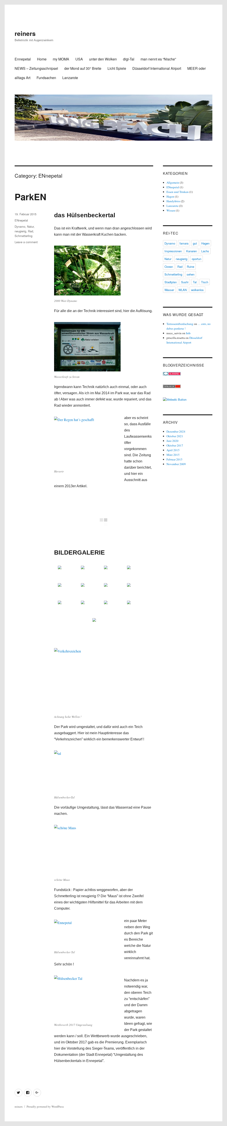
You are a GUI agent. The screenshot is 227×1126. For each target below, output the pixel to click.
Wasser (169, 290)
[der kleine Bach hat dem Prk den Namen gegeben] (92, 574)
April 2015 (173, 450)
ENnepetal (21, 220)
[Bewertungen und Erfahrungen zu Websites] (187, 399)
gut (195, 243)
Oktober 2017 (174, 445)
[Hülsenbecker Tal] (69, 574)
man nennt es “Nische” (158, 59)
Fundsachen (46, 77)
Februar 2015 (174, 459)
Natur (30, 226)
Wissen (170, 210)
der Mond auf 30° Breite (82, 68)
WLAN (182, 290)
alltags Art (22, 77)
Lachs (205, 251)
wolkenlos (197, 290)
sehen (190, 274)
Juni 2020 (172, 441)
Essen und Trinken (177, 192)
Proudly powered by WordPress (45, 1107)
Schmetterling (23, 236)
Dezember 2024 (175, 431)
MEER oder (196, 68)
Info (188, 333)
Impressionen (173, 251)
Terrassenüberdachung (179, 324)
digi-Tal (128, 59)
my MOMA (61, 59)
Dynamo (20, 226)
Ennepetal (23, 59)
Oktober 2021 (174, 436)
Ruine (190, 266)
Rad (30, 231)
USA (79, 59)
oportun (196, 259)
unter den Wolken (103, 59)
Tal (195, 282)
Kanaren (191, 251)
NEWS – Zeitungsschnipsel (36, 68)
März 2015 (173, 455)
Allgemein (172, 182)
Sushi (184, 282)
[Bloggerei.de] (187, 373)
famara (184, 243)
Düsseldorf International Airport (156, 68)
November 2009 (176, 464)
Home (42, 59)
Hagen (170, 196)
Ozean (168, 266)
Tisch (204, 282)
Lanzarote (70, 77)
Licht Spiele (117, 68)
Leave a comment (26, 242)
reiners (25, 33)
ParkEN (30, 196)
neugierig (20, 231)
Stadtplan (170, 282)
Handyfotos (173, 201)
